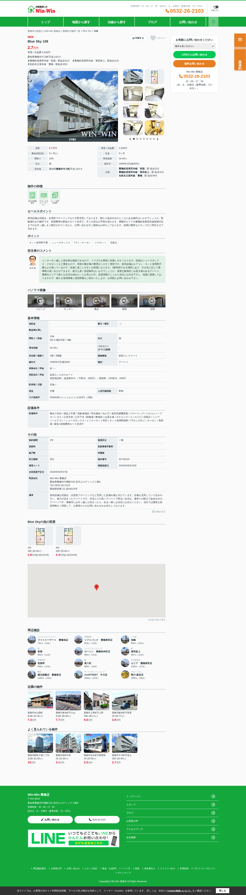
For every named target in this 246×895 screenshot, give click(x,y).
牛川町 (45, 56)
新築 (137, 868)
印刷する (139, 38)
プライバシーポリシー (204, 868)
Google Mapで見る (157, 620)
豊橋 (140, 175)
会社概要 (131, 837)
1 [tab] (134, 139)
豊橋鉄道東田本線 (128, 168)
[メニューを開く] (213, 21)
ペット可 (125, 868)
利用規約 (184, 868)
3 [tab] (140, 139)
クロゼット (100, 242)
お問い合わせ (188, 22)
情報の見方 (160, 512)
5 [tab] (147, 139)
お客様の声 (132, 821)
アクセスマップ (134, 829)
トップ (45, 22)
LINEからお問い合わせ (194, 54)
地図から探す (81, 22)
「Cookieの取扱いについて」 (179, 891)
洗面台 (113, 242)
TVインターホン (82, 242)
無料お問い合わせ (194, 63)
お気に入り (161, 38)
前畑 (142, 168)
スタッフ (131, 804)
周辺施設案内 (39, 868)
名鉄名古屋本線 (127, 175)
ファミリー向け (167, 868)
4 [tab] (144, 139)
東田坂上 (144, 172)
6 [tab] (150, 139)
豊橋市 (38, 56)
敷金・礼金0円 (109, 868)
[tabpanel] (144, 102)
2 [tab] (137, 139)
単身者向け (149, 868)
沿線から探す (117, 22)
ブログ (152, 22)
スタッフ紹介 (91, 868)
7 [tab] (154, 139)
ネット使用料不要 (38, 242)
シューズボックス (61, 242)
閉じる (222, 890)
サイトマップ (124, 873)
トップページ (133, 796)
